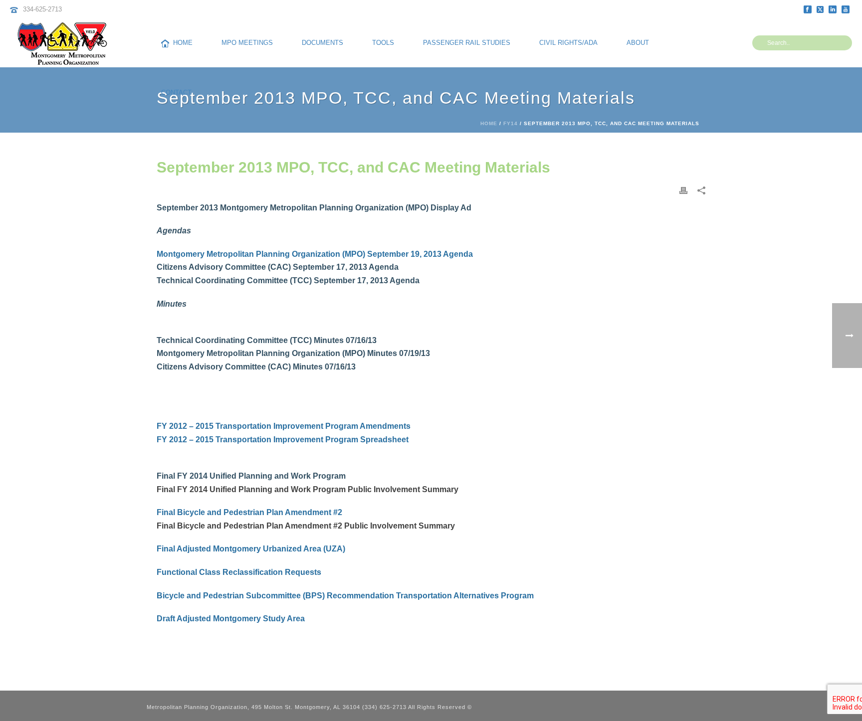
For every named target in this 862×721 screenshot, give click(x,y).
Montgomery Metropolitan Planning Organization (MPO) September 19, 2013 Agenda (315, 254)
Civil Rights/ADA (568, 42)
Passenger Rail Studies (466, 42)
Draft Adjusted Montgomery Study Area (231, 618)
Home (183, 42)
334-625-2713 (42, 9)
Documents (322, 42)
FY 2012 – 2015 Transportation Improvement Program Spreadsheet (283, 439)
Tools (383, 42)
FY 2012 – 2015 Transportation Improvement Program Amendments (284, 426)
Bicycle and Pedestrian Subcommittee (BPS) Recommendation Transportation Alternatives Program (345, 595)
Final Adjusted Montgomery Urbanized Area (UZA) (251, 548)
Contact (176, 92)
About (638, 42)
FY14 (510, 123)
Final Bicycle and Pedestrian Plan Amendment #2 (249, 512)
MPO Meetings (247, 42)
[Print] (683, 190)
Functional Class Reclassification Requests (239, 572)
